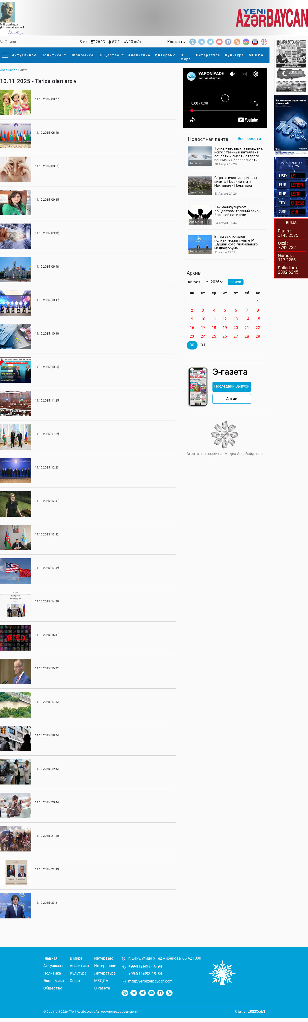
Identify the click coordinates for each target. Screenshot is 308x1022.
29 (258, 336)
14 (247, 319)
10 (203, 319)
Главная (50, 958)
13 (236, 319)
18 (214, 327)
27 (236, 336)
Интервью (165, 55)
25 (214, 336)
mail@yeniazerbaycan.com (150, 981)
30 (192, 345)
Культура (234, 55)
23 (192, 336)
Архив (231, 399)
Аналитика (139, 55)
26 (225, 336)
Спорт (75, 981)
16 (192, 327)
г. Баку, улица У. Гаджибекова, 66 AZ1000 (164, 958)
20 (236, 327)
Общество (109, 55)
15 (258, 319)
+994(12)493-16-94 (145, 966)
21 (247, 327)
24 (203, 336)
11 (214, 319)
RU (255, 42)
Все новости (249, 139)
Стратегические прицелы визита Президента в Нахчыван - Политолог (235, 182)
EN (264, 42)
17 (203, 327)
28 (247, 336)
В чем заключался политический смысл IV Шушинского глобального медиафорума (236, 242)
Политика (52, 55)
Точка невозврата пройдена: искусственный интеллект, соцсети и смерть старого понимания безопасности (238, 154)
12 (225, 319)
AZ (246, 42)
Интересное (105, 966)
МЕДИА (256, 55)
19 (225, 327)
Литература (208, 55)
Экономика (82, 55)
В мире (186, 57)
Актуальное (24, 55)
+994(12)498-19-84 (145, 974)
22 (258, 327)
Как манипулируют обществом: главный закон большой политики (237, 211)
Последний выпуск (231, 386)
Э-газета (102, 988)
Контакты (176, 42)
